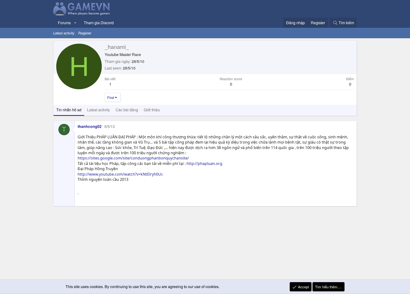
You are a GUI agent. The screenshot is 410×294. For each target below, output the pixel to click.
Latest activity (64, 32)
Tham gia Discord (99, 22)
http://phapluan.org (204, 163)
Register (84, 32)
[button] (75, 23)
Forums (64, 22)
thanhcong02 (90, 126)
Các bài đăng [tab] (127, 109)
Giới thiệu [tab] (152, 109)
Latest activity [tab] (98, 109)
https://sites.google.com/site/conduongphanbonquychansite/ (133, 158)
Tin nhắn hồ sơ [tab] (68, 109)
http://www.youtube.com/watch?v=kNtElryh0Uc (120, 174)
